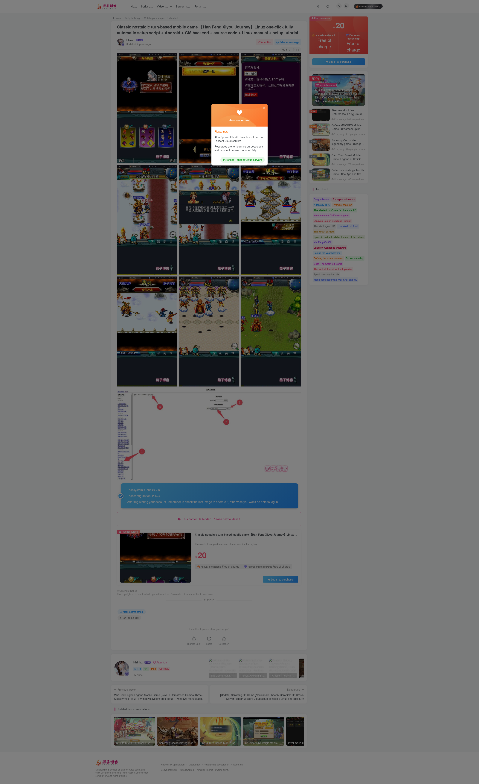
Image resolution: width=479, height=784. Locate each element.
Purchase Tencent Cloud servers (242, 160)
